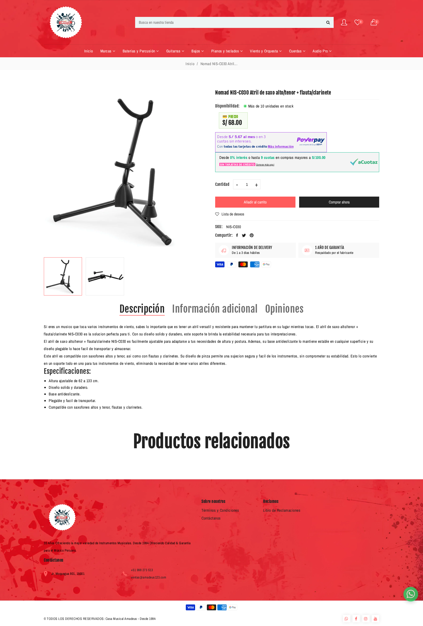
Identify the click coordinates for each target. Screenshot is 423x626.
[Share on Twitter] (244, 235)
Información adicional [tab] (215, 309)
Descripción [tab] (142, 309)
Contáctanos (211, 518)
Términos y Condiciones (220, 510)
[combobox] (234, 22)
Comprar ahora (339, 202)
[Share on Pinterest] (252, 235)
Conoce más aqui (265, 164)
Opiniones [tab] (284, 309)
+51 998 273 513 (142, 570)
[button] (375, 22)
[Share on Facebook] (237, 235)
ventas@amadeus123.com (148, 577)
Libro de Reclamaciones (281, 510)
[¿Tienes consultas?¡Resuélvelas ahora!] (410, 594)
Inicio (190, 63)
